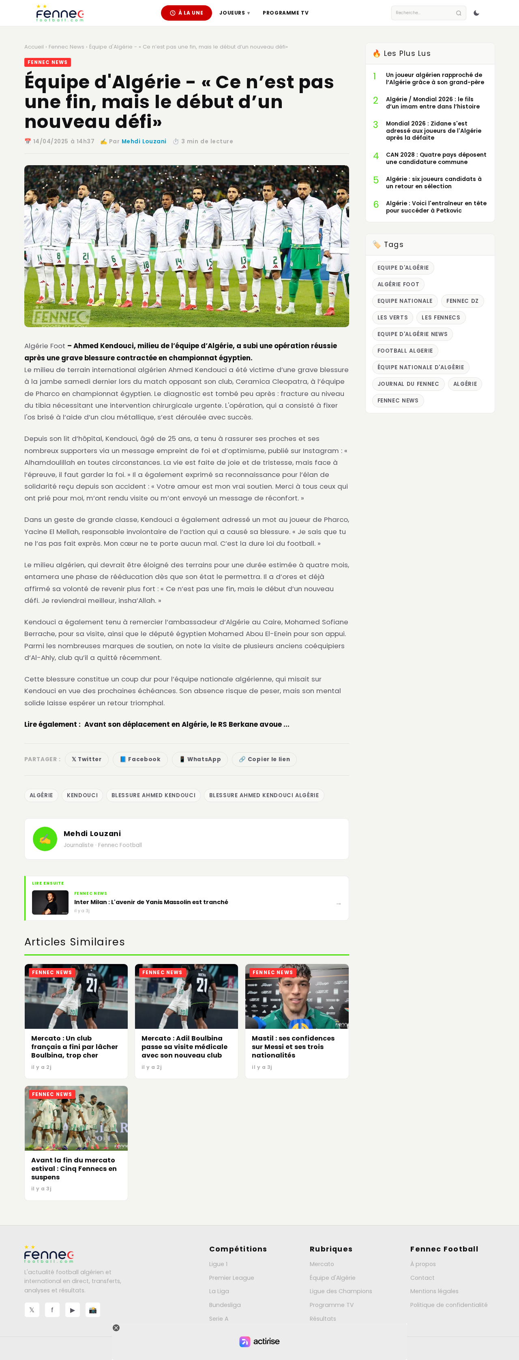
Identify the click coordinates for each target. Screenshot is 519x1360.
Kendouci (82, 795)
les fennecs (441, 317)
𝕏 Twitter (87, 759)
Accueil (34, 47)
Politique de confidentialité (449, 1305)
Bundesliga (225, 1305)
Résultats (323, 1319)
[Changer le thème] (476, 13)
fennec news (398, 400)
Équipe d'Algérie (333, 1278)
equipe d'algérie (403, 268)
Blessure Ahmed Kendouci (153, 795)
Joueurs (234, 12)
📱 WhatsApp (200, 759)
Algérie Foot (44, 346)
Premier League (231, 1278)
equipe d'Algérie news (412, 334)
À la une (191, 12)
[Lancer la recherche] (459, 13)
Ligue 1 (218, 1264)
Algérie (42, 795)
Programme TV (286, 12)
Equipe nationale (405, 301)
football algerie (405, 351)
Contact (422, 1278)
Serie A (218, 1319)
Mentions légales (434, 1291)
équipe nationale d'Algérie (420, 367)
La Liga (219, 1291)
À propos (423, 1264)
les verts (392, 317)
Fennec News (66, 47)
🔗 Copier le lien (264, 759)
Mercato (322, 1264)
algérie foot (398, 284)
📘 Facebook (140, 759)
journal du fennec (408, 384)
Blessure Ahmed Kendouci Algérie (264, 795)
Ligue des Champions (341, 1291)
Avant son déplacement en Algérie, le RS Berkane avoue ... (187, 724)
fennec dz (462, 301)
